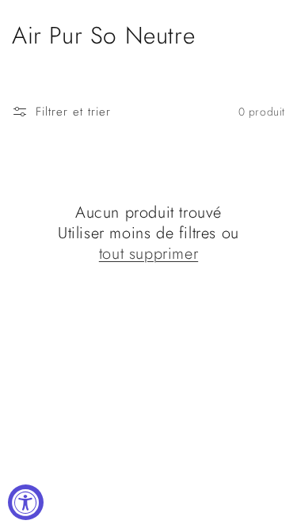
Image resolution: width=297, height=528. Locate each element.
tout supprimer (148, 254)
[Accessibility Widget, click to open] (26, 502)
